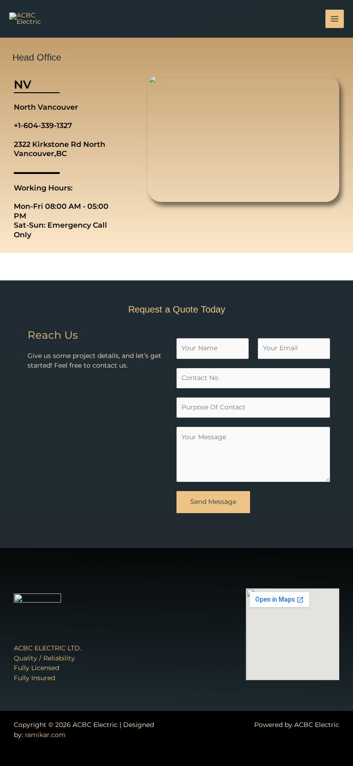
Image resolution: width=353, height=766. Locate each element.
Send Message (213, 501)
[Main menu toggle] (334, 19)
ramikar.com (45, 734)
